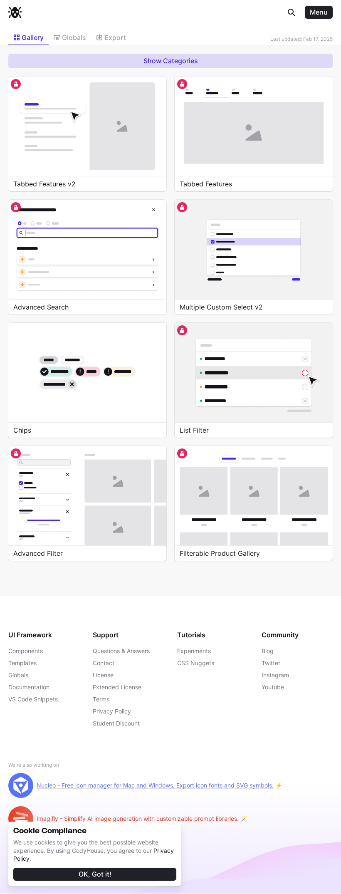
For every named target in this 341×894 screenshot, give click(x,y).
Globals (18, 675)
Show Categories (170, 61)
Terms (101, 699)
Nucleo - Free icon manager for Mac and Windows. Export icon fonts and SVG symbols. (155, 785)
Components (25, 650)
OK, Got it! (95, 874)
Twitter (271, 662)
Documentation (28, 687)
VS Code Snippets (33, 699)
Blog (268, 650)
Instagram (275, 675)
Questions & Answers (121, 650)
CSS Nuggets (195, 662)
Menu (319, 12)
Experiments (194, 650)
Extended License (117, 687)
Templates (22, 662)
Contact (103, 662)
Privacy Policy (112, 711)
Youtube (273, 687)
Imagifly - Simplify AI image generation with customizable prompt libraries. (138, 818)
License (103, 675)
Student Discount (116, 723)
